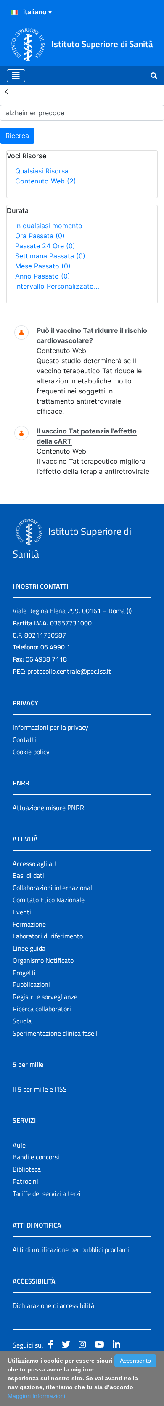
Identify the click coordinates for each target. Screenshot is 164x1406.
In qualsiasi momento (48, 225)
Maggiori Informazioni (36, 1396)
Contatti (24, 739)
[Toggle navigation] (16, 75)
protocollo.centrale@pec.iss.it (69, 671)
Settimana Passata (50, 256)
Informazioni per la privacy (50, 727)
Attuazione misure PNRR (48, 808)
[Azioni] (14, 12)
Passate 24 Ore (45, 246)
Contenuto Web (45, 181)
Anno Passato (42, 276)
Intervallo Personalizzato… (57, 286)
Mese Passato (43, 266)
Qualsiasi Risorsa (42, 171)
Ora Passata (40, 235)
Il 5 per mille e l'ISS (40, 1089)
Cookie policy (31, 752)
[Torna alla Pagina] (6, 91)
